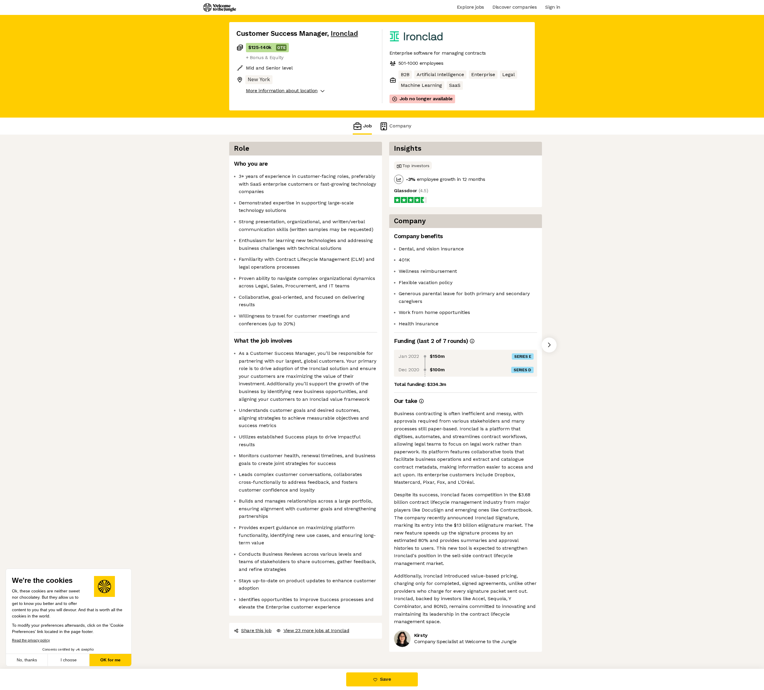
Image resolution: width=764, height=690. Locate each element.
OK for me (110, 659)
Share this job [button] (256, 630)
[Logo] (219, 7)
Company (400, 126)
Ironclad (344, 34)
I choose (69, 659)
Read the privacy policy (31, 640)
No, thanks (27, 659)
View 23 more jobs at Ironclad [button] (316, 630)
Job (367, 126)
